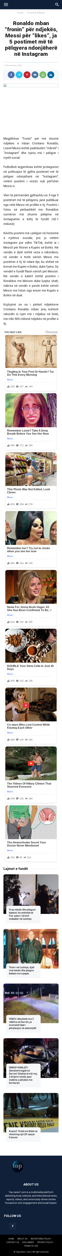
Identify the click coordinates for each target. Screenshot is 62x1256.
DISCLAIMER (28, 1242)
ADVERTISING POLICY (41, 1239)
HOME (11, 1239)
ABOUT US (22, 1239)
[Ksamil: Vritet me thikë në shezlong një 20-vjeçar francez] (31, 1113)
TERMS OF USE (31, 1246)
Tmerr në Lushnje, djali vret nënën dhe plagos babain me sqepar (21, 970)
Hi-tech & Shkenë (36, 13)
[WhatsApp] (42, 74)
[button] (5, 4)
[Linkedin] (50, 74)
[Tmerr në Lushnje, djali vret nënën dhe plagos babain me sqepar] (31, 949)
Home (20, 13)
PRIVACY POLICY (45, 1242)
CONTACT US (12, 1242)
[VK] (35, 74)
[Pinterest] (27, 74)
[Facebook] (11, 74)
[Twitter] (19, 74)
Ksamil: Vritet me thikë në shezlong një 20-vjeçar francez (23, 1134)
